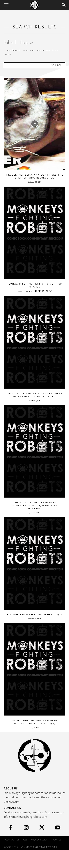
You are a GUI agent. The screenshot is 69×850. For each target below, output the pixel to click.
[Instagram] (26, 828)
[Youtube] (57, 828)
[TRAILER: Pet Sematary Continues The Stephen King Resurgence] (34, 124)
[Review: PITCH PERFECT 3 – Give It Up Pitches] (34, 233)
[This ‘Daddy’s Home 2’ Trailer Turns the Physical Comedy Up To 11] (34, 342)
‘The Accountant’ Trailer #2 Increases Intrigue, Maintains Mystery (34, 506)
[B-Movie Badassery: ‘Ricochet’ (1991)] (34, 563)
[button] (6, 5)
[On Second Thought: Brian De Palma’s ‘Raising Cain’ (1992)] (34, 669)
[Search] (64, 5)
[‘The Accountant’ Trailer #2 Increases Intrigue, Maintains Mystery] (34, 451)
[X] (42, 828)
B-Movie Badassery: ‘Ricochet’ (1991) (34, 615)
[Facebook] (10, 828)
